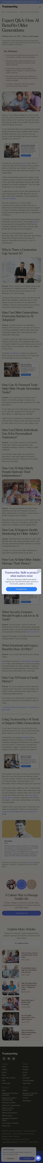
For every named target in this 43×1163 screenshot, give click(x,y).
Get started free (21, 589)
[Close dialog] (39, 571)
